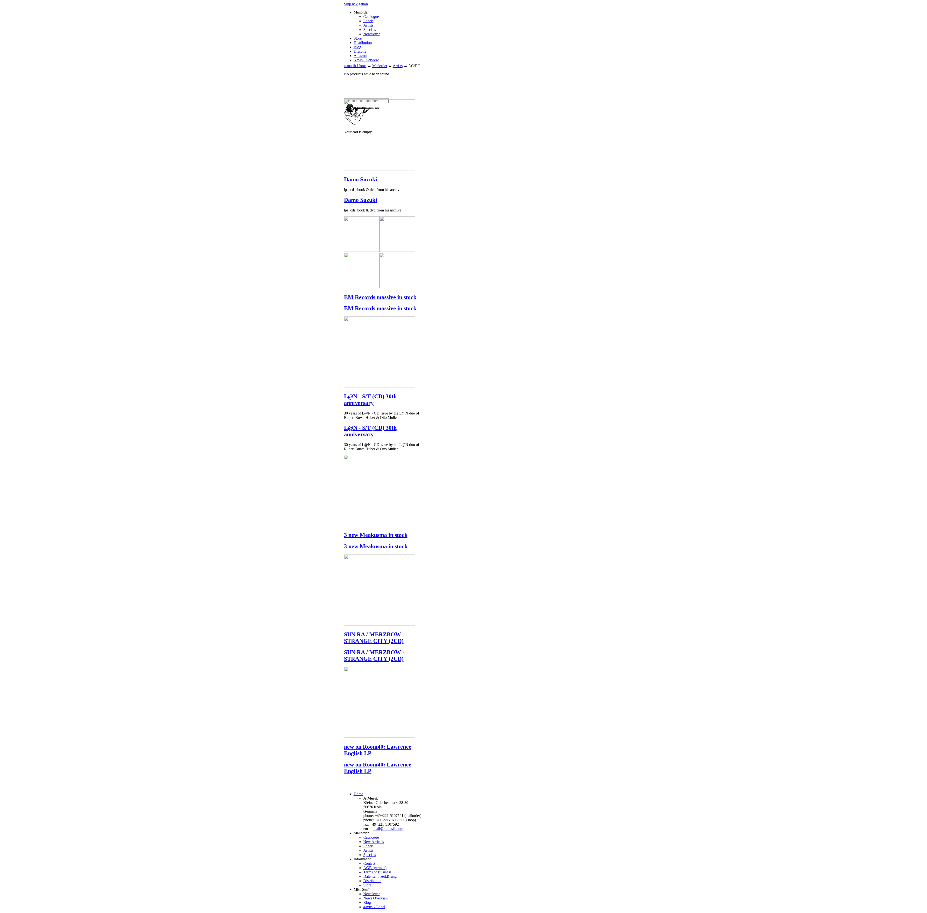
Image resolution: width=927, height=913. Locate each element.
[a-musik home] (414, 96)
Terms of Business (377, 872)
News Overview (366, 60)
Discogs (360, 51)
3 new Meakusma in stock (375, 535)
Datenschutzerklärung (380, 876)
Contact (369, 863)
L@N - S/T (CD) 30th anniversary (370, 399)
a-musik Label (374, 907)
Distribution (363, 43)
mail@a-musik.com (388, 829)
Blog (357, 47)
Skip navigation (356, 4)
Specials (369, 30)
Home (358, 794)
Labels (368, 21)
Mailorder (379, 66)
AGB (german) (374, 868)
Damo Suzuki (360, 179)
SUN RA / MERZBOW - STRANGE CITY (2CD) (374, 637)
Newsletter (371, 34)
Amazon (360, 56)
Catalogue (371, 16)
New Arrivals (373, 842)
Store (358, 38)
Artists (368, 25)
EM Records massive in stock (380, 297)
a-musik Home (355, 66)
